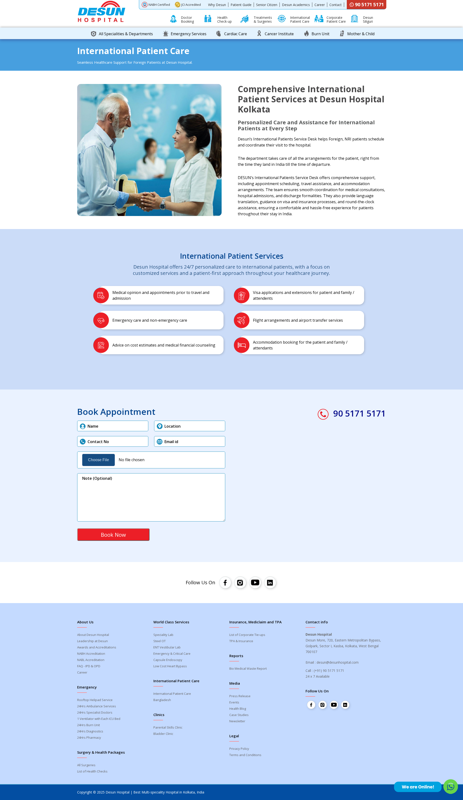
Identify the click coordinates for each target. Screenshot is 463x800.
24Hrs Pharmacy (89, 737)
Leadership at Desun (92, 641)
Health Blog (237, 708)
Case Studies (239, 715)
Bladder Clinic (163, 733)
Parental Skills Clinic (167, 727)
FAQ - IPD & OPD (88, 666)
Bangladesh (162, 700)
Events (234, 702)
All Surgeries (86, 765)
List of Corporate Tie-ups (247, 635)
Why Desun (217, 4)
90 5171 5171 (369, 4)
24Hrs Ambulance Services (96, 706)
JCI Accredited (191, 4)
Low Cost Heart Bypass (170, 666)
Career (319, 4)
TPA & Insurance (241, 641)
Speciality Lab (163, 635)
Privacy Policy (239, 748)
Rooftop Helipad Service (95, 700)
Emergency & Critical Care (172, 653)
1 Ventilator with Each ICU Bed (98, 719)
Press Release (240, 696)
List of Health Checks (92, 771)
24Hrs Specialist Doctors (94, 712)
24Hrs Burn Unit (88, 725)
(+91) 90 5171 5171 (329, 670)
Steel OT (159, 641)
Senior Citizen (266, 4)
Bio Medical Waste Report (248, 668)
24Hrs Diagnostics (90, 731)
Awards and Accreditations (96, 647)
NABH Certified (159, 4)
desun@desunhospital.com (338, 662)
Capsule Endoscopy (167, 660)
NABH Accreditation (91, 653)
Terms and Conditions (245, 755)
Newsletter (237, 721)
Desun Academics (296, 4)
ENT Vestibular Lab (167, 647)
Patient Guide (241, 4)
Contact (335, 4)
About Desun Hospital (93, 635)
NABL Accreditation (90, 660)
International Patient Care (172, 693)
